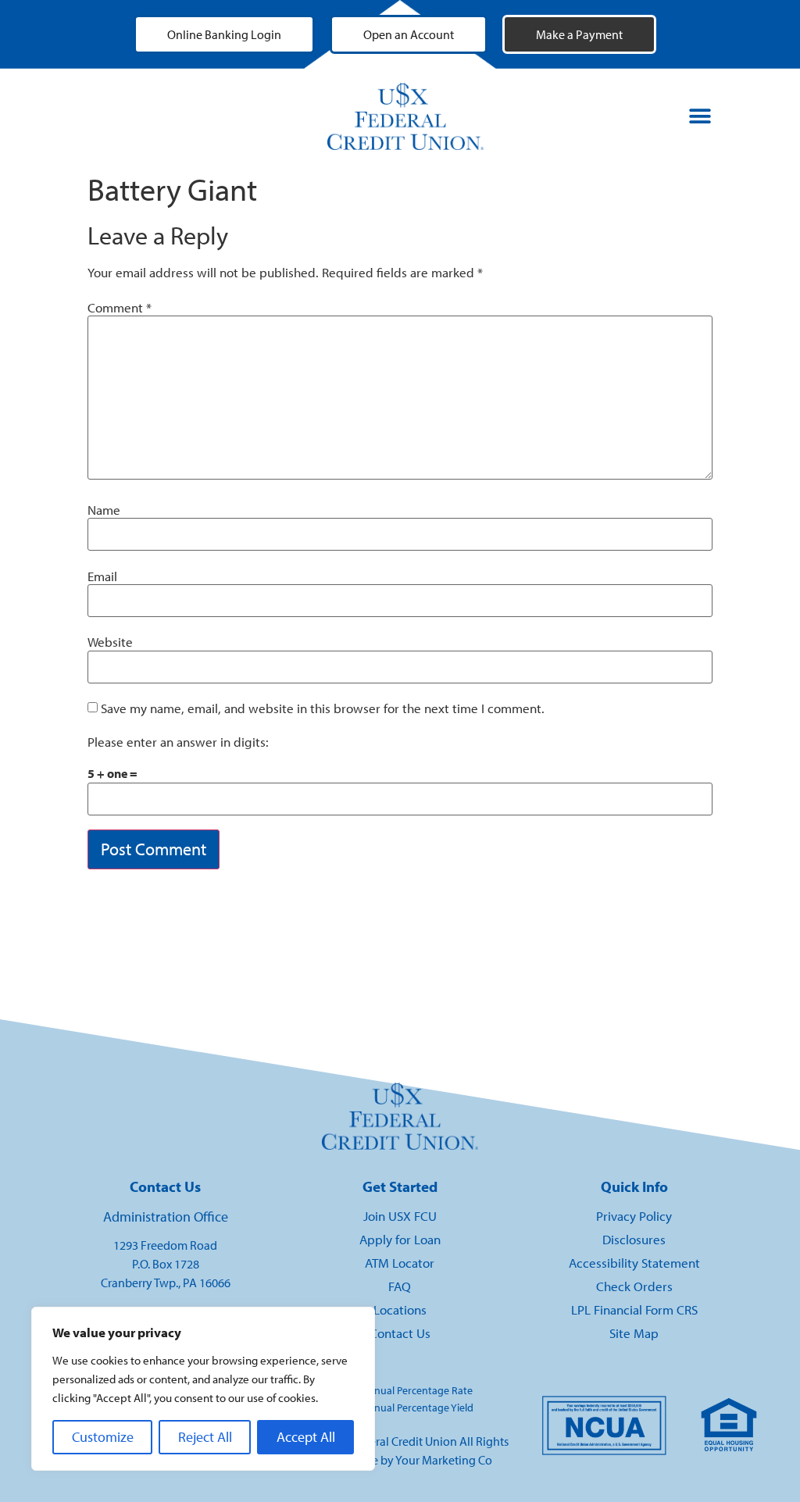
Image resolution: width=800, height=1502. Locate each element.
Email (102, 576)
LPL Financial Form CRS (634, 1309)
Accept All (306, 1437)
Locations (400, 1309)
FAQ (399, 1286)
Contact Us (400, 1333)
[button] (700, 116)
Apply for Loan (400, 1239)
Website (110, 642)
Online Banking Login (224, 34)
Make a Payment (579, 34)
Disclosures (634, 1239)
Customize (103, 1437)
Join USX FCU (400, 1216)
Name (104, 510)
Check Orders (634, 1286)
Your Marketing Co (443, 1460)
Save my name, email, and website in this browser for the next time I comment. (323, 708)
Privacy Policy (634, 1216)
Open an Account (408, 34)
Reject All (205, 1437)
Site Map (634, 1333)
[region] (203, 1389)
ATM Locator (399, 1262)
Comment (120, 308)
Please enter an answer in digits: (178, 742)
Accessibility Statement (634, 1262)
